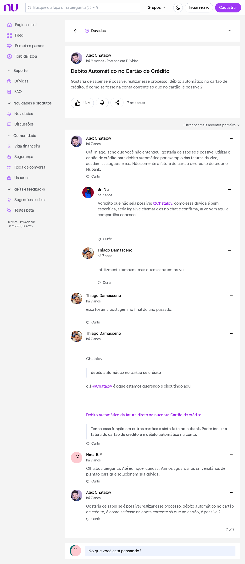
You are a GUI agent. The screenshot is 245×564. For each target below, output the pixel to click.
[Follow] (102, 102)
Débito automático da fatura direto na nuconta (127, 415)
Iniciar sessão (199, 7)
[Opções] (229, 31)
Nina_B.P (94, 455)
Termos (12, 222)
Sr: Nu (103, 190)
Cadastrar (228, 8)
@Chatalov (162, 203)
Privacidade (28, 222)
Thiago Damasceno (115, 250)
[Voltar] (75, 31)
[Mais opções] (231, 138)
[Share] (117, 102)
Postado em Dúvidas (122, 61)
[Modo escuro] (178, 7)
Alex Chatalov (98, 55)
